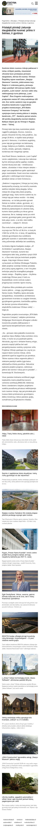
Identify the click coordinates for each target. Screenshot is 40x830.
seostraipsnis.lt (31, 825)
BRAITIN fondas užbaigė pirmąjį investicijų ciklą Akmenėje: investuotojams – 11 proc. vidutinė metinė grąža (18, 638)
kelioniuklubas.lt (30, 819)
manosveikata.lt (8, 819)
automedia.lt (7, 822)
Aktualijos (14, 21)
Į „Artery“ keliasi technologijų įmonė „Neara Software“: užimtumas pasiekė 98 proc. (18, 679)
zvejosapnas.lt (8, 825)
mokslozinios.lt (29, 822)
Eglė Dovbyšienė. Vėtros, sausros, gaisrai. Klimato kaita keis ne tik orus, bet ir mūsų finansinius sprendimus (18, 596)
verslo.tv (19, 819)
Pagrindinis (5, 21)
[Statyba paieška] (32, 4)
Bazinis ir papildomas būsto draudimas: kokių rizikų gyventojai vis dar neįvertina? (19, 474)
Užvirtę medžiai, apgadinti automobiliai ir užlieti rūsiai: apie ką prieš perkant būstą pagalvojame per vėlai (17, 799)
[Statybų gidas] (9, 5)
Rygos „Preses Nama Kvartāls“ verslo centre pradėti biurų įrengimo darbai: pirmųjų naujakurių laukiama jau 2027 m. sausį (19, 555)
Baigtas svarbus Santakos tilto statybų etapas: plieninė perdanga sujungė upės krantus (20, 514)
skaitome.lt (18, 822)
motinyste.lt (19, 825)
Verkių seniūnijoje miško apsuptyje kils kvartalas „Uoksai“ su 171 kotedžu (17, 719)
